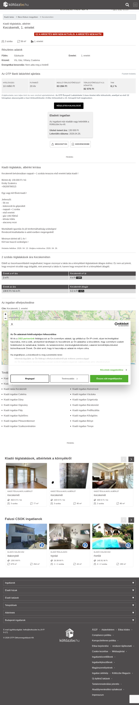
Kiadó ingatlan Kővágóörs (84, 415)
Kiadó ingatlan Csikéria (15, 394)
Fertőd (97, 556)
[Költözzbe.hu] (15, 5)
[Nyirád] (69, 536)
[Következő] (131, 459)
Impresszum (98, 695)
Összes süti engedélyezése (109, 378)
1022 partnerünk (26, 338)
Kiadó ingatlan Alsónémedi (85, 389)
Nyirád (54, 556)
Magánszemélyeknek (102, 668)
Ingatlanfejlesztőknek (102, 662)
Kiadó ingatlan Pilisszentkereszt (19, 421)
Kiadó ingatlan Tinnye (83, 426)
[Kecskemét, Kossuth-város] (26, 476)
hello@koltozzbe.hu (31, 630)
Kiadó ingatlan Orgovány (16, 405)
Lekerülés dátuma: (59, 134)
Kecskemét (13, 495)
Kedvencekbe (82, 144)
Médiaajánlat (118, 651)
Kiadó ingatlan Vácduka (84, 394)
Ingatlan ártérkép (100, 673)
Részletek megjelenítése (111, 370)
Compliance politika (101, 635)
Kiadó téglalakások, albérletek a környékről (38, 458)
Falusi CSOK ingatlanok (23, 519)
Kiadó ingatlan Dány (13, 399)
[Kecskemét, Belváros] (69, 476)
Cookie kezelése (100, 651)
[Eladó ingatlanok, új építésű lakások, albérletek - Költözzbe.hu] (69, 635)
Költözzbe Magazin (121, 673)
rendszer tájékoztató (122, 646)
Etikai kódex (124, 630)
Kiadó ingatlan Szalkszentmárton (20, 426)
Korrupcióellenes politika (104, 640)
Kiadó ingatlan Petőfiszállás (85, 410)
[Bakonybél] (26, 536)
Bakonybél (13, 556)
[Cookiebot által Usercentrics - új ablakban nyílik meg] (117, 324)
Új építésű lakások (101, 678)
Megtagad (29, 378)
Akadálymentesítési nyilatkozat (107, 689)
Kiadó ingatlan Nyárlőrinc (16, 415)
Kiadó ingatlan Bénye (82, 421)
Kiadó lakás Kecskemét (15, 389)
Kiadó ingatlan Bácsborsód (85, 405)
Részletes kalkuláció (69, 106)
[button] (5, 314)
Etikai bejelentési (100, 646)
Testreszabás (68, 378)
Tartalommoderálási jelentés (105, 684)
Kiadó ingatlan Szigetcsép (85, 399)
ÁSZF (95, 630)
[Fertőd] (112, 536)
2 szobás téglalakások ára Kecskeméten (26, 257)
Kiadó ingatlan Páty (13, 410)
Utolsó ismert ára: (59, 130)
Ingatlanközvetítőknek (102, 657)
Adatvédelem (108, 630)
